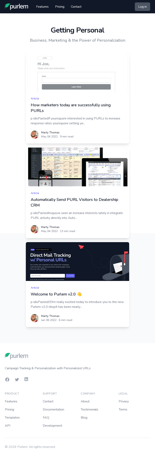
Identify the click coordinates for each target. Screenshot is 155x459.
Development (52, 425)
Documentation (53, 409)
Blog (84, 417)
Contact (76, 6)
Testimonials (89, 409)
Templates (12, 417)
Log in (142, 6)
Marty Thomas (50, 132)
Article (35, 98)
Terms (123, 409)
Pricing (59, 6)
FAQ (46, 417)
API (7, 425)
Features (42, 6)
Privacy (124, 401)
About (85, 401)
